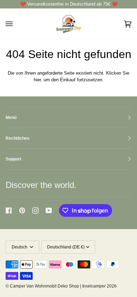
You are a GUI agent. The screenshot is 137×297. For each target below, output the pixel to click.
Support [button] (13, 159)
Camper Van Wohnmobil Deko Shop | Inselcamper (58, 286)
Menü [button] (11, 117)
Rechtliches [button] (18, 138)
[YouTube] (49, 210)
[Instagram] (35, 210)
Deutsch (20, 247)
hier (37, 79)
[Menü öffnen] (16, 23)
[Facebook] (9, 210)
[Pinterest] (22, 210)
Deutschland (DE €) (66, 247)
